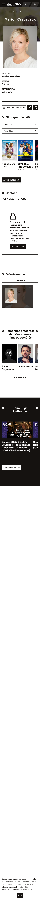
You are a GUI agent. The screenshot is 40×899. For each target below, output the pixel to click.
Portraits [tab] (20, 280)
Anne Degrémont (8, 368)
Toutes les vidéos (11, 468)
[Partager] (29, 107)
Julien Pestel (25, 366)
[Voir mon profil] (35, 4)
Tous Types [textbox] (8, 124)
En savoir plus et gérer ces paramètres (17, 889)
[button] (30, 288)
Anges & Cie (8, 164)
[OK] (20, 895)
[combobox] (20, 124)
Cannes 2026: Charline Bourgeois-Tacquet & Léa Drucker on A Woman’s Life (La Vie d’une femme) (16, 446)
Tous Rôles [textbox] (8, 131)
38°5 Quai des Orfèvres (25, 165)
